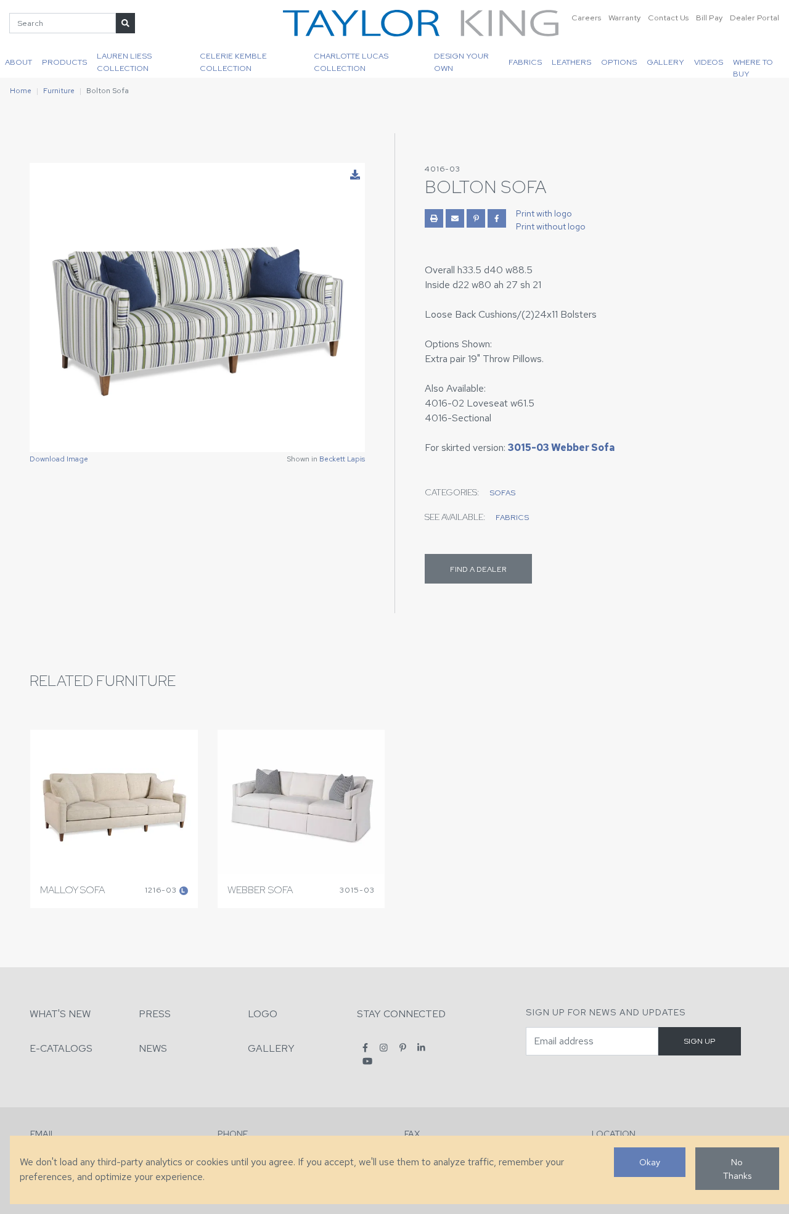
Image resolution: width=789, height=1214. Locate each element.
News (153, 1048)
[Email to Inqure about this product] (455, 218)
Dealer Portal (754, 17)
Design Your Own (461, 62)
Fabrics (525, 62)
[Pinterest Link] (476, 218)
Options (619, 62)
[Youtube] (367, 1061)
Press (155, 1013)
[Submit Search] (125, 23)
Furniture (59, 91)
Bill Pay (709, 17)
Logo (262, 1013)
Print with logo (544, 213)
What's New (60, 1013)
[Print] (434, 218)
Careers (586, 17)
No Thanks (737, 1168)
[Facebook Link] (497, 218)
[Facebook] (365, 1048)
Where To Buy (753, 67)
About (18, 62)
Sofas (502, 492)
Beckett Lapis (342, 459)
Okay (649, 1162)
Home (20, 91)
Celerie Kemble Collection (233, 62)
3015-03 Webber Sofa (561, 447)
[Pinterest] (402, 1048)
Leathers (571, 62)
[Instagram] (384, 1048)
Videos (708, 62)
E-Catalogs (61, 1048)
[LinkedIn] (421, 1048)
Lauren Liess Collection (124, 62)
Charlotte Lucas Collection (351, 62)
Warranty (624, 17)
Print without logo (551, 226)
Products (64, 62)
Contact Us (668, 17)
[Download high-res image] (355, 175)
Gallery (665, 62)
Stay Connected (401, 1013)
